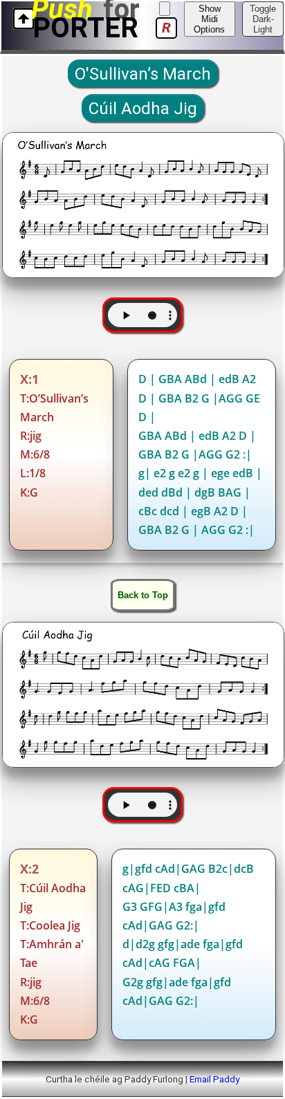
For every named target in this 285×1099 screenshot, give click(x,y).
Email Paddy (214, 1078)
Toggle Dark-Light (263, 19)
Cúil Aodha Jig (143, 108)
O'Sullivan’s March (143, 74)
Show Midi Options (209, 19)
